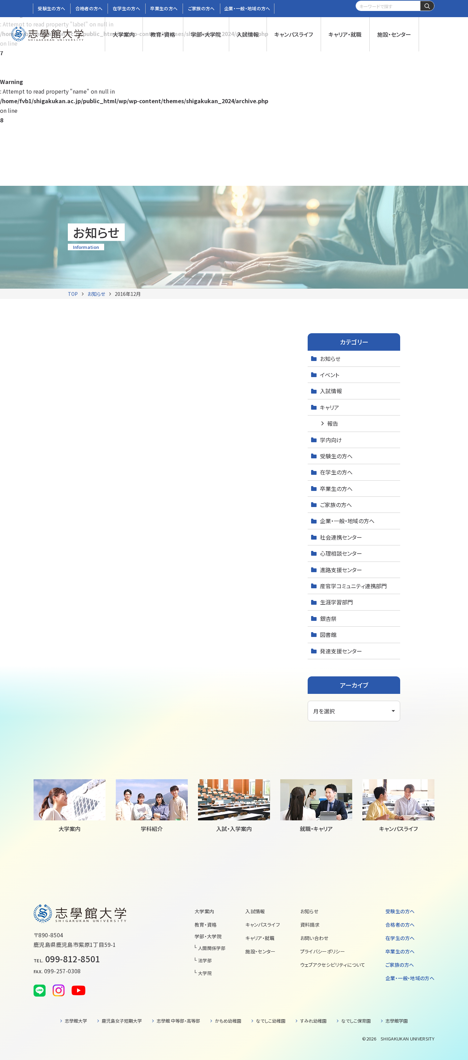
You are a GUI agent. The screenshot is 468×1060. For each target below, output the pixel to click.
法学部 (205, 960)
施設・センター (260, 951)
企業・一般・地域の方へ (347, 521)
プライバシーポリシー (322, 951)
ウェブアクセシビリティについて (333, 964)
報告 (332, 423)
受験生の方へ (336, 456)
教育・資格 (206, 924)
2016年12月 (128, 293)
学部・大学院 (208, 936)
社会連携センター (341, 537)
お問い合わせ (314, 938)
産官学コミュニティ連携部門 (353, 586)
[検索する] (427, 6)
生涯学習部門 (336, 602)
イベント (329, 375)
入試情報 (331, 391)
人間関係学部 (211, 948)
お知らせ (96, 293)
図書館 (328, 634)
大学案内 (204, 911)
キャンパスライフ (262, 924)
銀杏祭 (328, 618)
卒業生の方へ (336, 488)
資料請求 (310, 924)
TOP (73, 293)
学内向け (331, 440)
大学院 (205, 973)
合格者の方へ (400, 924)
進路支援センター (341, 570)
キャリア (329, 407)
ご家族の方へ (336, 505)
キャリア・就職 (259, 938)
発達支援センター (341, 651)
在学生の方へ (336, 472)
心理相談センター (341, 553)
